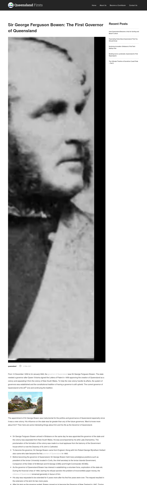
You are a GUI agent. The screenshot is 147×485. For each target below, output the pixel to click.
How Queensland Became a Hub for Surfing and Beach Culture (124, 32)
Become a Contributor (118, 5)
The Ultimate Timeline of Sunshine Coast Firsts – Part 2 (123, 62)
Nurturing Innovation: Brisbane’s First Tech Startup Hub (122, 47)
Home (94, 5)
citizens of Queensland (22, 474)
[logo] (25, 5)
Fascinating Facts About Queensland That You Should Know (123, 40)
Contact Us (133, 5)
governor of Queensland (57, 374)
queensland (12, 366)
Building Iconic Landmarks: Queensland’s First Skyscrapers (123, 55)
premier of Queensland (52, 453)
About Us (103, 5)
